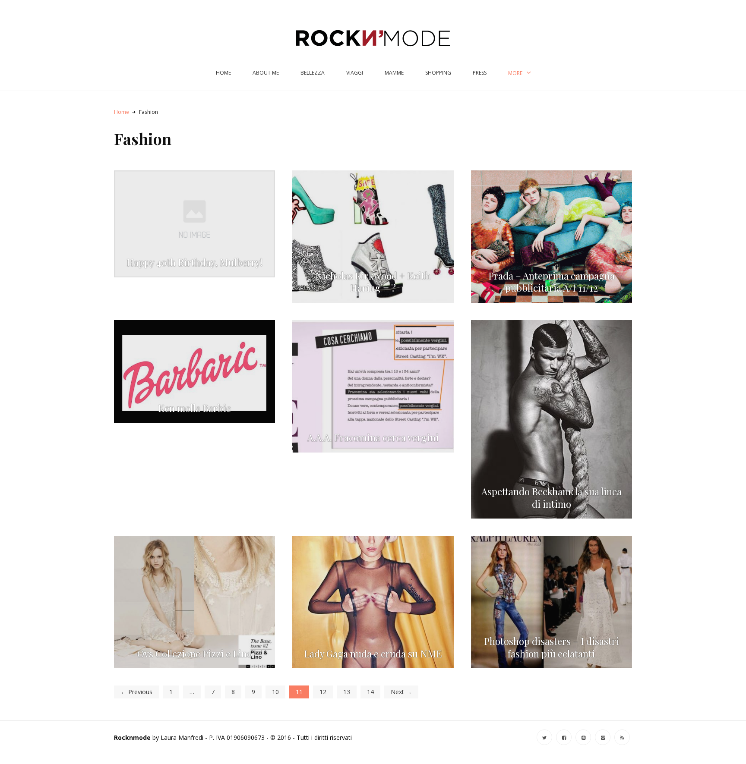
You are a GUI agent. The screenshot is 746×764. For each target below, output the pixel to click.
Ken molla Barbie (194, 408)
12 (322, 692)
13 (346, 692)
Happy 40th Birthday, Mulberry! (194, 262)
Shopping (438, 72)
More (515, 73)
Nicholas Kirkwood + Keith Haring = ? (372, 282)
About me (266, 72)
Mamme (394, 72)
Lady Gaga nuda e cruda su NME (373, 654)
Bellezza (312, 72)
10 (275, 692)
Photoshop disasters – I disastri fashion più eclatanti (551, 647)
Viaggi (354, 72)
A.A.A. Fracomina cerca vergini (373, 437)
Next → (401, 692)
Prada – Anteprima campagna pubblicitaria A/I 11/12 (551, 282)
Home (223, 72)
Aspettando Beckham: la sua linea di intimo (551, 497)
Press (480, 72)
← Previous (136, 692)
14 (370, 692)
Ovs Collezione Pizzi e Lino (194, 654)
